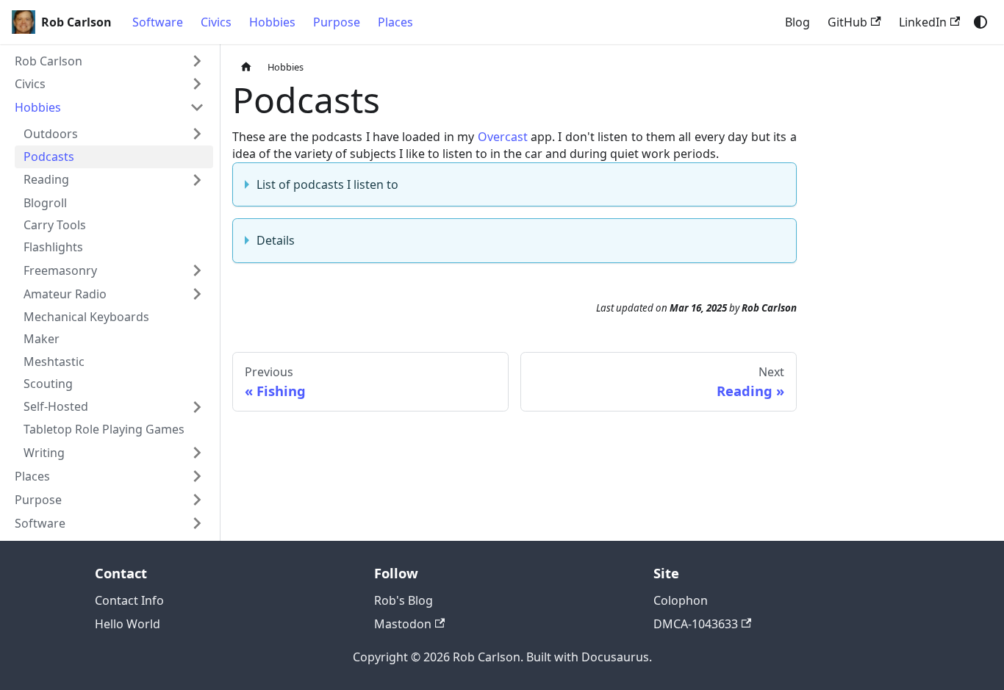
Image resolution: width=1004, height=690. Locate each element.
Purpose (336, 22)
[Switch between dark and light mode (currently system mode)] (980, 22)
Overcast (503, 137)
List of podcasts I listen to (327, 184)
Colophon (680, 600)
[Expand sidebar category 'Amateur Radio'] (197, 294)
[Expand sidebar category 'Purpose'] (197, 499)
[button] (109, 61)
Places (395, 22)
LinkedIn (923, 22)
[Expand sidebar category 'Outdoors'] (197, 133)
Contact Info (129, 600)
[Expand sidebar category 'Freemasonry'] (197, 270)
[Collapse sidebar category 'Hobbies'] (197, 107)
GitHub (847, 22)
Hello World (127, 624)
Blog (797, 22)
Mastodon (402, 624)
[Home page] (246, 67)
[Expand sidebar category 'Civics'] (197, 84)
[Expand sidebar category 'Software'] (197, 523)
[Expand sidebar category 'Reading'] (197, 180)
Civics (216, 22)
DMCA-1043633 (695, 624)
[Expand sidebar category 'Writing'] (197, 452)
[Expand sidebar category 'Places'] (197, 476)
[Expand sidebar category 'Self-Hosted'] (197, 407)
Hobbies (272, 22)
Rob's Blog (403, 600)
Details (276, 240)
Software (157, 22)
